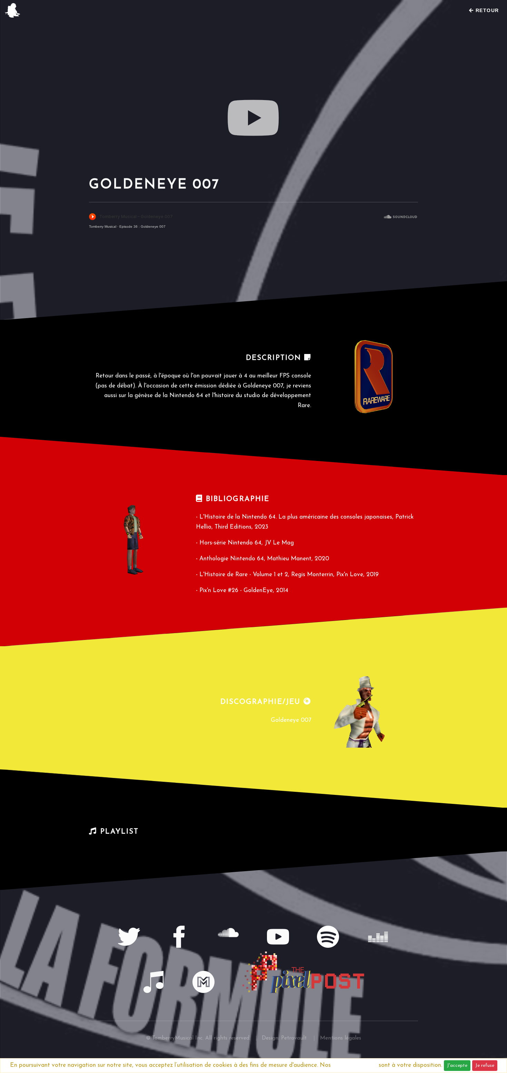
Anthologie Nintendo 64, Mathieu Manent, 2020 (264, 559)
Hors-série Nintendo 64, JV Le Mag (246, 543)
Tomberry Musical (102, 226)
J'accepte (457, 1065)
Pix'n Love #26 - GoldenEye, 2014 (243, 590)
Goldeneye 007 (291, 720)
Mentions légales (354, 1065)
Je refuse (484, 1065)
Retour (486, 10)
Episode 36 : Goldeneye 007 (142, 226)
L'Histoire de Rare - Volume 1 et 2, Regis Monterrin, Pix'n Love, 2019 (289, 575)
